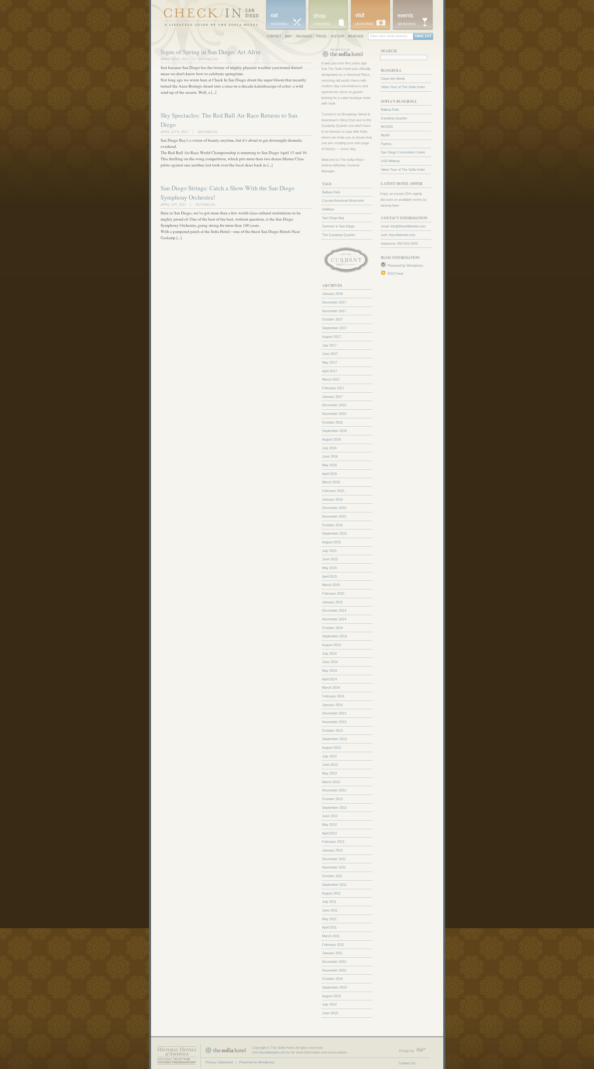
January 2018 (332, 293)
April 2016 (329, 474)
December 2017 (334, 302)
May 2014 (329, 670)
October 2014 (332, 628)
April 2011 (329, 927)
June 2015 (330, 559)
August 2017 (331, 336)
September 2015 (334, 533)
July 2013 (329, 756)
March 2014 (331, 687)
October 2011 (332, 876)
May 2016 (329, 465)
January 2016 (332, 499)
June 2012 (330, 816)
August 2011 (331, 893)
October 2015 (332, 525)
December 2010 (334, 961)
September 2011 (334, 884)
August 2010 (331, 996)
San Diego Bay (333, 218)
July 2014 (329, 653)
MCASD (387, 126)
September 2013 (334, 739)
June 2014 (330, 662)
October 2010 (332, 979)
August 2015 (331, 542)
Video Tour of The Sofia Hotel (402, 87)
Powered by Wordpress (405, 265)
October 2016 (332, 422)
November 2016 (334, 414)
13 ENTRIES (321, 24)
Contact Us (406, 1063)
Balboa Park (390, 109)
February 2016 (333, 491)
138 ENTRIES (364, 24)
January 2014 (332, 705)
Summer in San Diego (338, 226)
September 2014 (334, 636)
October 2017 (332, 319)
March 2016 (331, 482)
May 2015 (329, 568)
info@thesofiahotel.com (407, 226)
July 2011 (329, 901)
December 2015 (334, 508)
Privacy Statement (219, 1062)
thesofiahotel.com (402, 235)
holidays (328, 209)
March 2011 (331, 936)
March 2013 (331, 782)
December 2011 (334, 859)
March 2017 (331, 379)
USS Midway (390, 161)
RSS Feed (395, 273)
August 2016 (331, 439)
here (395, 205)
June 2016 (330, 456)
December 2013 (334, 713)
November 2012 (334, 790)
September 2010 (334, 987)
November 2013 (334, 722)
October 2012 (332, 799)
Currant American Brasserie (343, 200)
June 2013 (330, 764)
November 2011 (334, 867)
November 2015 (334, 516)
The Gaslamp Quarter (338, 235)
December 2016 (334, 405)
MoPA (385, 135)
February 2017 (333, 388)
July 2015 (329, 551)
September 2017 (334, 328)
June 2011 (330, 910)
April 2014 (329, 679)
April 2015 (329, 576)
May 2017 (329, 362)
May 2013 (329, 773)
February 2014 (333, 696)
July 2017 (329, 345)
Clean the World (393, 78)
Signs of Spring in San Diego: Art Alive (211, 52)
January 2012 (332, 850)
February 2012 (333, 841)
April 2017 (329, 371)
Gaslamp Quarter (394, 118)
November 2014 (334, 619)
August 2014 (331, 645)
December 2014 (334, 610)
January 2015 (332, 602)
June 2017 (330, 354)
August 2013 (331, 747)
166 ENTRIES (407, 24)
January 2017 (332, 397)
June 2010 (330, 1013)
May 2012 (329, 824)
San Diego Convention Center (403, 152)
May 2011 (329, 919)
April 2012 (329, 833)
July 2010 (329, 1004)
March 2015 (331, 585)
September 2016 (334, 431)
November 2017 (334, 311)
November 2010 (334, 970)
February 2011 (333, 944)
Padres (386, 144)
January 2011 (332, 953)
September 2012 (334, 807)
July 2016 (329, 448)
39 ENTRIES (279, 24)
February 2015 (333, 593)
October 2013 (332, 730)
